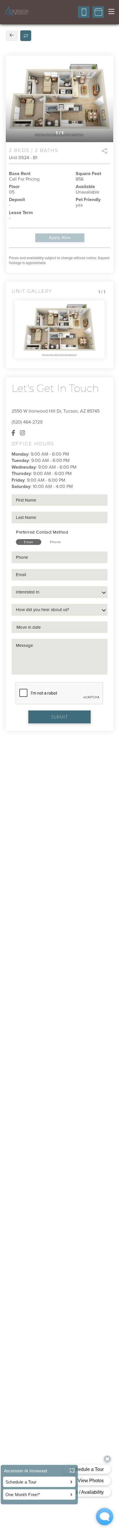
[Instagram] (22, 433)
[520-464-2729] (84, 12)
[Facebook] (13, 433)
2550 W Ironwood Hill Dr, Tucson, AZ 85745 (56, 411)
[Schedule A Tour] (98, 12)
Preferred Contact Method (42, 532)
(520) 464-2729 (27, 422)
